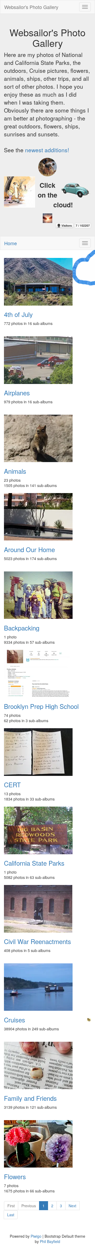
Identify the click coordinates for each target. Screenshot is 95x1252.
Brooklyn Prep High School (41, 706)
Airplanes (17, 392)
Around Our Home (29, 549)
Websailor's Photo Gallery (31, 6)
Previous (28, 1205)
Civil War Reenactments (37, 941)
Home (10, 243)
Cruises (14, 1019)
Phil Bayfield (50, 1241)
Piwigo (36, 1236)
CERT (12, 784)
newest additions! (47, 150)
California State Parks (34, 863)
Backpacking (21, 627)
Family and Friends (30, 1098)
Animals (15, 471)
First (11, 1205)
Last (10, 1214)
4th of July (18, 314)
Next (72, 1205)
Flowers (15, 1176)
